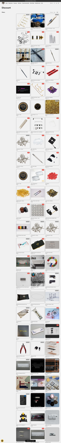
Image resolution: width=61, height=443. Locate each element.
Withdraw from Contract (30, 440)
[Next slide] (28, 21)
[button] (55, 12)
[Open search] (54, 3)
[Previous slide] (17, 21)
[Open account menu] (56, 3)
